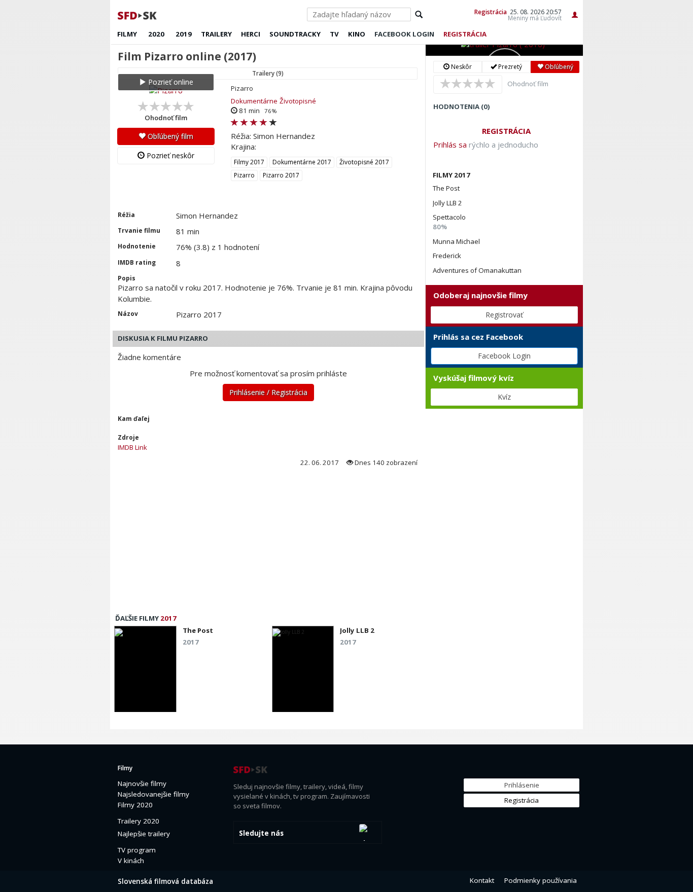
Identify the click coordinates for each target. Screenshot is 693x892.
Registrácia (490, 12)
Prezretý (509, 66)
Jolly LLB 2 (447, 202)
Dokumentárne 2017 (301, 162)
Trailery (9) (268, 73)
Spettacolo (449, 217)
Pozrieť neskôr (169, 155)
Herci (250, 34)
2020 (156, 34)
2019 (184, 34)
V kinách (131, 860)
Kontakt (482, 880)
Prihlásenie (521, 785)
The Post (446, 188)
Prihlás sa (450, 144)
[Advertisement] (267, 544)
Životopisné (298, 100)
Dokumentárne (254, 100)
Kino (356, 34)
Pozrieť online (169, 82)
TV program (137, 849)
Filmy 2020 (135, 804)
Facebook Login (504, 356)
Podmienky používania (540, 880)
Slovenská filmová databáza (165, 881)
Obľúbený (558, 66)
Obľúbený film (169, 136)
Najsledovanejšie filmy (153, 794)
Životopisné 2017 (364, 162)
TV (334, 34)
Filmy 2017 (249, 162)
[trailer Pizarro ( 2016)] (504, 50)
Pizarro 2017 (281, 175)
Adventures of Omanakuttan (477, 270)
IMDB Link (132, 447)
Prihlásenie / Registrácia (268, 392)
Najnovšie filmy (142, 783)
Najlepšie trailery (144, 833)
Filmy (127, 34)
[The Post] (145, 672)
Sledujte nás (261, 833)
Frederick (447, 255)
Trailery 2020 (138, 821)
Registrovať (504, 314)
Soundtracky (295, 34)
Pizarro (244, 175)
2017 (168, 618)
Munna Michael (456, 241)
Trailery (216, 34)
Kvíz (504, 397)
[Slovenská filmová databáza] (138, 14)
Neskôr (460, 66)
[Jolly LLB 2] (303, 672)
